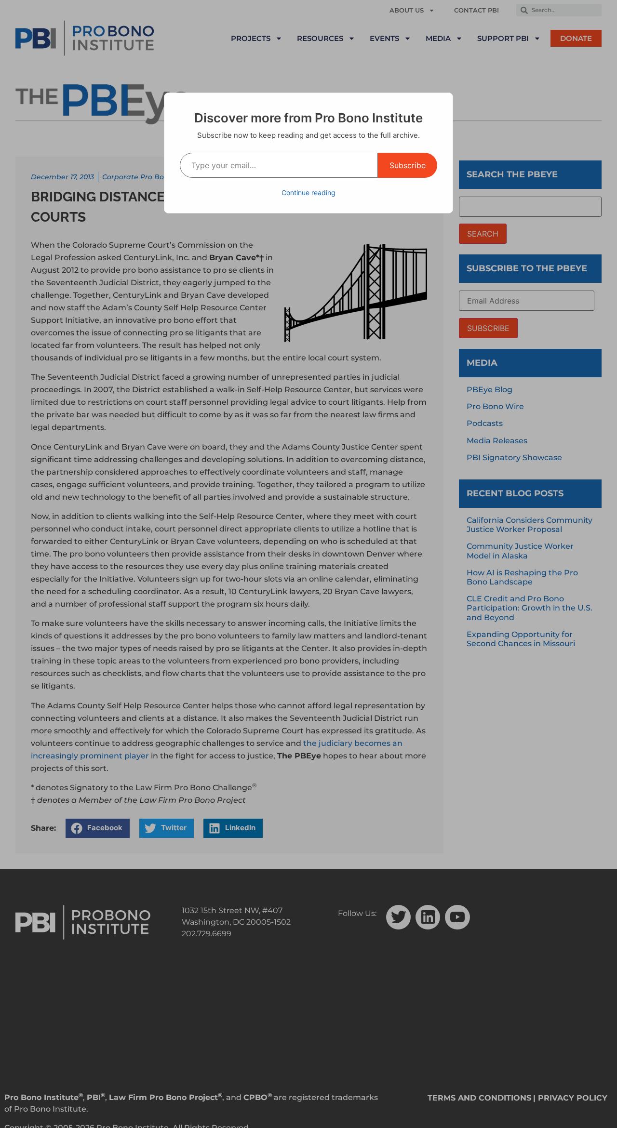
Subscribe (407, 165)
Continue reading (308, 192)
